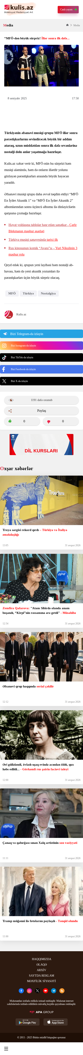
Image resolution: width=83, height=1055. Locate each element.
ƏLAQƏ (41, 964)
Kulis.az (21, 314)
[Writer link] (58, 1049)
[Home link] (41, 1049)
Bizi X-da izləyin (19, 381)
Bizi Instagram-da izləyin (23, 345)
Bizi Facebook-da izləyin (23, 369)
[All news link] (76, 1048)
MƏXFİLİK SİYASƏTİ (41, 981)
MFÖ (12, 293)
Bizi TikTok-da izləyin (22, 357)
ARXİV (41, 970)
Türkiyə (28, 293)
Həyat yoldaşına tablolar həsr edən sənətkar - (43, 228)
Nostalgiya (48, 293)
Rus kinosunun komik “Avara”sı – (43, 251)
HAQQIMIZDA (41, 959)
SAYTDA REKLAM (41, 975)
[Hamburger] (6, 1048)
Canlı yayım (66, 9)
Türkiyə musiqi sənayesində (33, 239)
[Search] (23, 1049)
